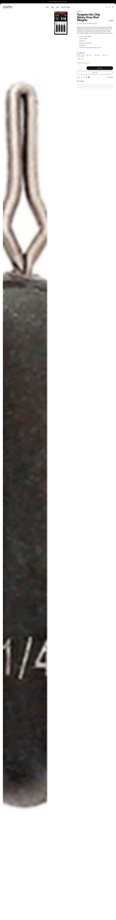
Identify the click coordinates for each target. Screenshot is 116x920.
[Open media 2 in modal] (61, 23)
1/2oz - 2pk (80, 58)
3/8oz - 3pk (105, 55)
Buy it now (95, 72)
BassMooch (79, 11)
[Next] (73, 1)
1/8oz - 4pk (80, 55)
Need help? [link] (111, 77)
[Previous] (43, 1)
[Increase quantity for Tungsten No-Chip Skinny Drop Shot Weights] (84, 68)
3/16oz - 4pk (88, 55)
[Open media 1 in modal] (25, 465)
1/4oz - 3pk (97, 55)
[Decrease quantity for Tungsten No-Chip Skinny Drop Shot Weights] (78, 68)
